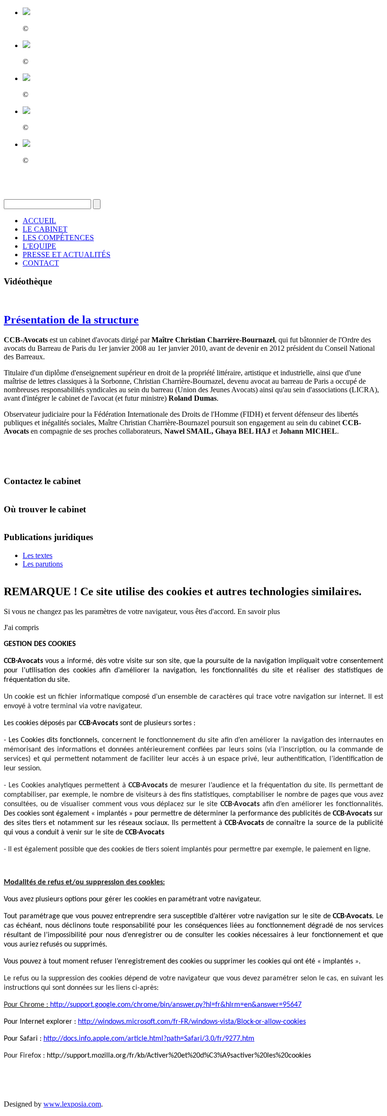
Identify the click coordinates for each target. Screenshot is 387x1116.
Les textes (37, 555)
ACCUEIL (39, 221)
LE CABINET (45, 229)
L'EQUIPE (39, 246)
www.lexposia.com (72, 1104)
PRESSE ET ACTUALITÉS (66, 255)
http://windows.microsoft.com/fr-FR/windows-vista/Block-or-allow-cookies (192, 1022)
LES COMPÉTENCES (58, 238)
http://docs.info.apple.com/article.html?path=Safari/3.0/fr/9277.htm (148, 1039)
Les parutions (43, 564)
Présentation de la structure (71, 320)
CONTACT (41, 263)
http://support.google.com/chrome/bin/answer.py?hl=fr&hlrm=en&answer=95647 (176, 1005)
